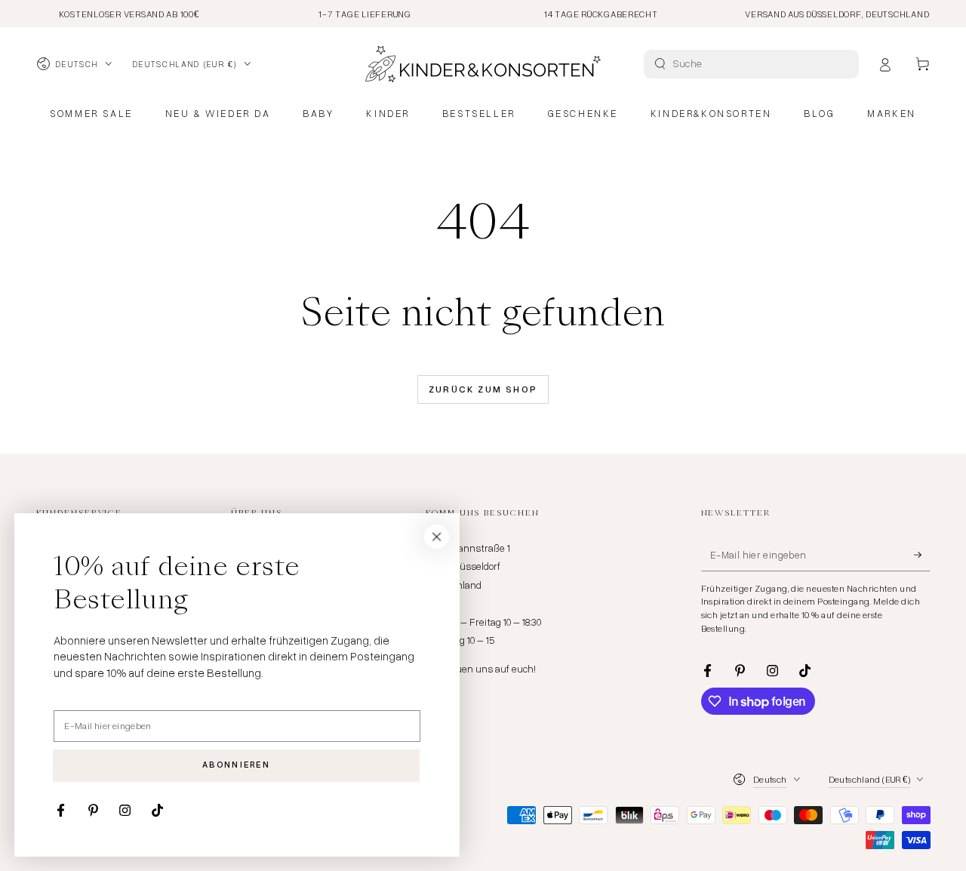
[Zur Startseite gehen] (483, 64)
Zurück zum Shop (483, 389)
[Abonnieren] (922, 555)
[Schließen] (437, 536)
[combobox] (753, 64)
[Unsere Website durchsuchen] (660, 63)
